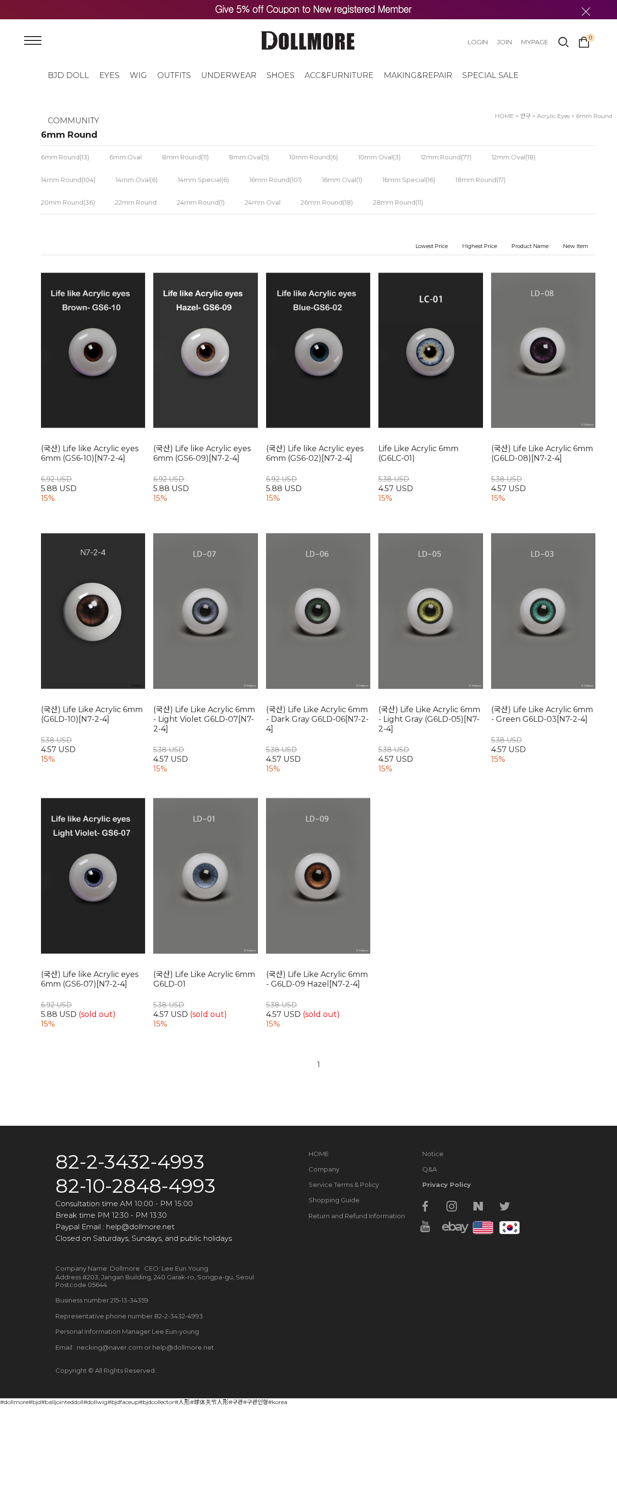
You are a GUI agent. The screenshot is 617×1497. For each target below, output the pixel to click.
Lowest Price (432, 246)
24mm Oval (263, 202)
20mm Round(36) (68, 202)
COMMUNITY (73, 120)
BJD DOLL (68, 75)
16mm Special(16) (408, 179)
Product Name (530, 246)
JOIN (504, 42)
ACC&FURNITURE (339, 75)
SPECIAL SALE (490, 75)
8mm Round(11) (185, 157)
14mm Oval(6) (137, 179)
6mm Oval (125, 157)
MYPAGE (534, 42)
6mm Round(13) (65, 157)
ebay (452, 1226)
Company (323, 1169)
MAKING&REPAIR (418, 75)
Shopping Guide (334, 1200)
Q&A (429, 1169)
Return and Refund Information (356, 1216)
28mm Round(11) (398, 202)
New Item (575, 246)
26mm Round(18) (327, 202)
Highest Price (479, 246)
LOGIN (478, 42)
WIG (138, 75)
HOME (318, 1154)
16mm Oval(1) (342, 179)
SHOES (281, 75)
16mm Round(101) (275, 179)
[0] (584, 41)
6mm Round (594, 115)
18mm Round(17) (481, 179)
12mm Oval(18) (514, 157)
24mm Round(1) (201, 202)
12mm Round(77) (446, 157)
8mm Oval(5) (249, 157)
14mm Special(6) (203, 179)
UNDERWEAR (228, 75)
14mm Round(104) (68, 179)
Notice (432, 1154)
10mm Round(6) (313, 157)
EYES (109, 75)
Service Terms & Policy (343, 1184)
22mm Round (136, 202)
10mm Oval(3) (379, 157)
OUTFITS (174, 75)
